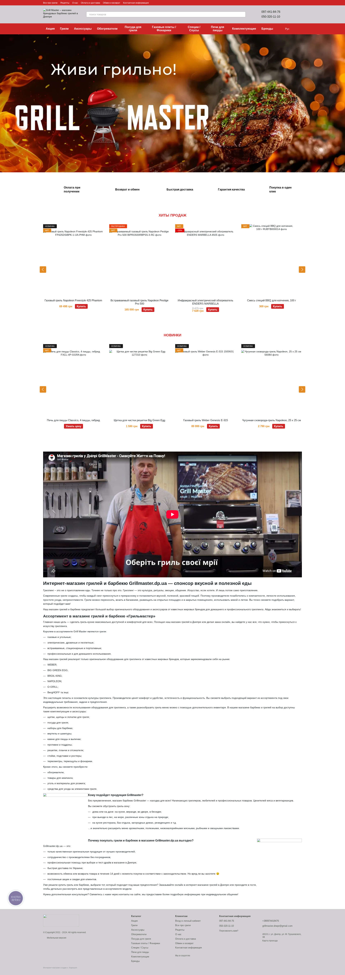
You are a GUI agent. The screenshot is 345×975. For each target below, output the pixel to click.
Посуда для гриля (133, 29)
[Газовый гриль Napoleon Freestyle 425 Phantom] (73, 260)
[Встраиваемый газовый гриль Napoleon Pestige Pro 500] (139, 260)
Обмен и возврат (111, 3)
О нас (75, 3)
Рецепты (64, 3)
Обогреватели (107, 28)
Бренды (267, 28)
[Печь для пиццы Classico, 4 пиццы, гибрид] (73, 380)
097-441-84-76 (270, 11)
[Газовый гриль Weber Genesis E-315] (205, 380)
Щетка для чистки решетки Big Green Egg (139, 420)
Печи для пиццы (217, 29)
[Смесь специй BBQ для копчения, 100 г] (271, 260)
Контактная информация (136, 3)
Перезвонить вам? (228, 931)
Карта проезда (270, 940)
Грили (64, 28)
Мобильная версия (56, 938)
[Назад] (43, 269)
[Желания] (299, 14)
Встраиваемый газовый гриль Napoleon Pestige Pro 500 (139, 302)
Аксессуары (83, 28)
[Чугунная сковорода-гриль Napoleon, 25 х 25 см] (271, 380)
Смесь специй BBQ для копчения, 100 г (271, 300)
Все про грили (50, 3)
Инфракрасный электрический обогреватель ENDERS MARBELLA (205, 302)
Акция (50, 28)
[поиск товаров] (243, 14)
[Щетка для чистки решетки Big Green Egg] (139, 380)
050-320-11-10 (270, 16)
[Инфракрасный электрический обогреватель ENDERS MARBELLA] (205, 260)
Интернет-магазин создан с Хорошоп (60, 968)
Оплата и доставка (90, 3)
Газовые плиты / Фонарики (164, 29)
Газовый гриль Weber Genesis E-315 (205, 420)
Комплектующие (244, 28)
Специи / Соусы (194, 29)
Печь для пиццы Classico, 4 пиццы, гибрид (73, 420)
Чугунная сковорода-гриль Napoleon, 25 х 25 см (271, 420)
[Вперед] (302, 269)
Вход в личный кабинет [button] (188, 920)
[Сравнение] (290, 14)
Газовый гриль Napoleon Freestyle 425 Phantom (73, 300)
